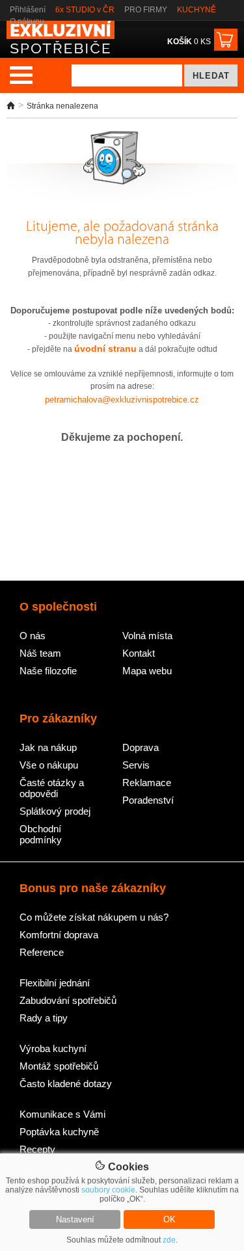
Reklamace (146, 782)
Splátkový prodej (55, 811)
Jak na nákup (48, 747)
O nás (33, 635)
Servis (136, 764)
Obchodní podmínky (41, 834)
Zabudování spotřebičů (68, 1000)
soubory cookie (108, 1189)
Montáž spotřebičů (59, 1066)
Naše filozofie (48, 670)
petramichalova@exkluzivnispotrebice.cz (122, 399)
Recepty (37, 1149)
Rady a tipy (44, 1017)
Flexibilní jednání (55, 982)
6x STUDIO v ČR (85, 9)
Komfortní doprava (59, 934)
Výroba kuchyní (53, 1048)
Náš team (40, 653)
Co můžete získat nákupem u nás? (94, 917)
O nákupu (27, 21)
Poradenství (148, 800)
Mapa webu (147, 670)
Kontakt (138, 653)
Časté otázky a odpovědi (52, 788)
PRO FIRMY (145, 9)
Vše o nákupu (49, 764)
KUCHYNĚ (196, 9)
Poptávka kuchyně (59, 1131)
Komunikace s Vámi (62, 1114)
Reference (42, 952)
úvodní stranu (105, 348)
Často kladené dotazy (66, 1083)
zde (169, 1239)
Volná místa (147, 635)
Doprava (140, 747)
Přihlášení (28, 9)
